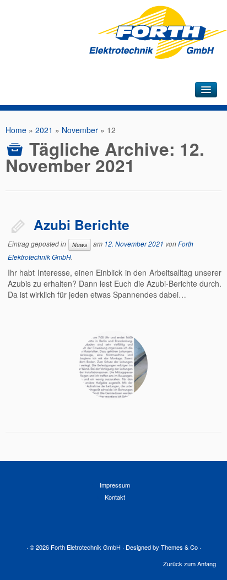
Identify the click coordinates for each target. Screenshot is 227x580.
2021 (44, 129)
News (79, 244)
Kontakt (115, 497)
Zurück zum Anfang (189, 563)
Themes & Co (179, 547)
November (80, 129)
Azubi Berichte (81, 224)
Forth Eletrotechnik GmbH (86, 547)
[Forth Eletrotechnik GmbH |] (158, 49)
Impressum (115, 484)
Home (16, 129)
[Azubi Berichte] (113, 365)
